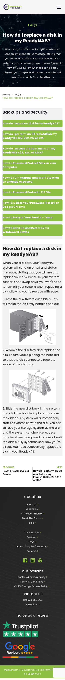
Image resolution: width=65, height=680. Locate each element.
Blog (32, 523)
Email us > (34, 604)
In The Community (31, 513)
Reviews (31, 537)
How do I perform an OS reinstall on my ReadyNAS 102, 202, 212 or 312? (47, 475)
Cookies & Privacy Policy (32, 577)
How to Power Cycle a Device (15, 472)
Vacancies (32, 509)
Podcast (31, 551)
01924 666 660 (33, 600)
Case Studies (32, 532)
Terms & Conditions (32, 581)
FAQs (32, 541)
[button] (59, 7)
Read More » (47, 77)
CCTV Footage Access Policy (31, 586)
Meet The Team (32, 518)
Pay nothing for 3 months (32, 546)
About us (31, 504)
